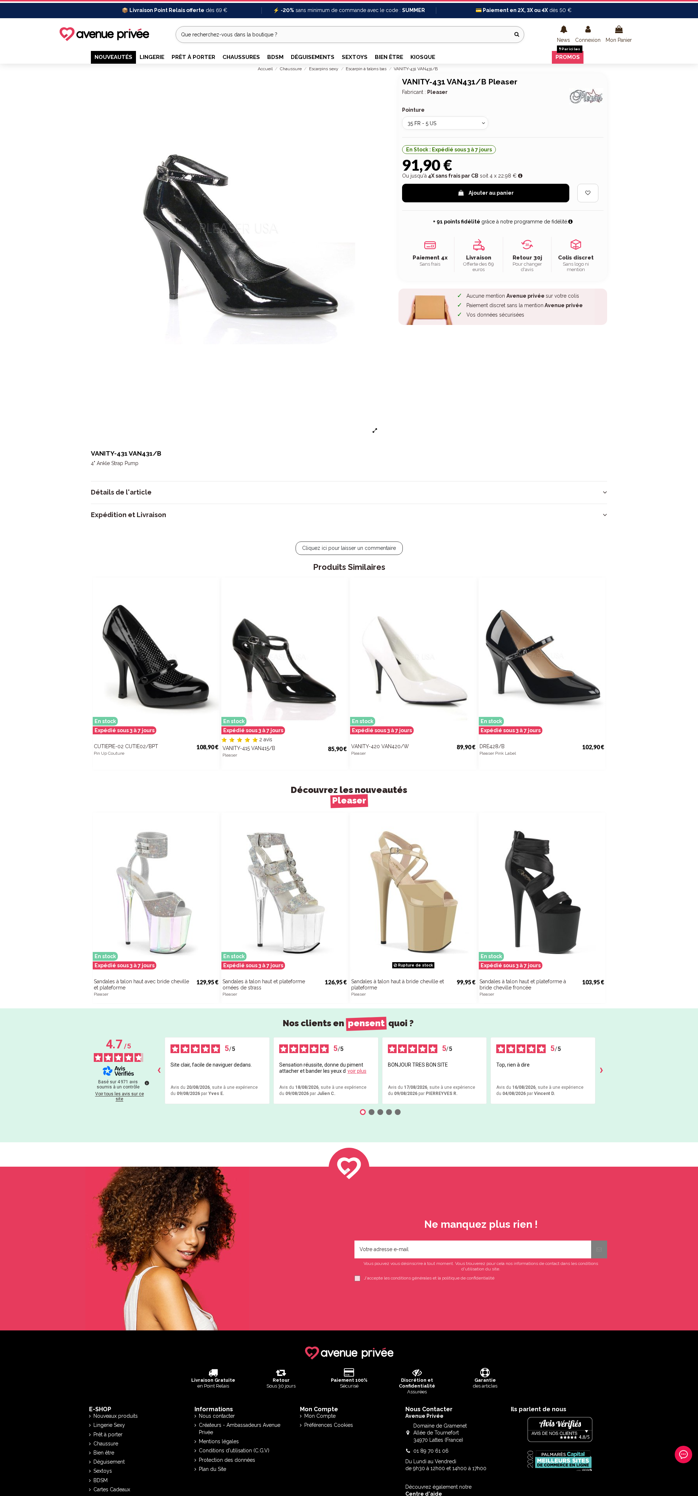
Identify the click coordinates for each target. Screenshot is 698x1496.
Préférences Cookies (328, 1425)
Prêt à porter (108, 1434)
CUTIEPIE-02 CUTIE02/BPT (126, 746)
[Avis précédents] (159, 1071)
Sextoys (102, 1471)
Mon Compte (320, 1416)
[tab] (349, 492)
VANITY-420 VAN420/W (380, 746)
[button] (563, 34)
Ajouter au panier (491, 193)
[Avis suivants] (601, 1071)
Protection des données (227, 1460)
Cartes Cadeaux (111, 1489)
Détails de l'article (121, 492)
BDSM (100, 1480)
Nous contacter (217, 1416)
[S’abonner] (599, 1249)
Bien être (103, 1453)
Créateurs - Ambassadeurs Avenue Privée (239, 1428)
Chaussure (105, 1444)
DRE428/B (492, 746)
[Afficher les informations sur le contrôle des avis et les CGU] (147, 1083)
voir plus (357, 1071)
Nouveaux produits (115, 1416)
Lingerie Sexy (109, 1425)
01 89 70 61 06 (431, 1451)
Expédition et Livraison (128, 515)
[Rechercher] (516, 34)
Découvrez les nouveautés (349, 795)
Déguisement (109, 1462)
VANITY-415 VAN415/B (248, 748)
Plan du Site (212, 1469)
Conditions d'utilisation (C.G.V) (234, 1450)
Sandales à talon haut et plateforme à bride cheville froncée (523, 985)
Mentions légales (219, 1441)
